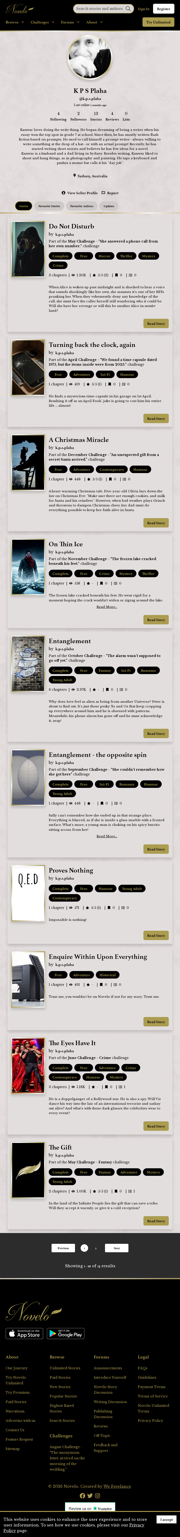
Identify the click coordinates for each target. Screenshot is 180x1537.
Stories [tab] (23, 206)
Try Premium (18, 1392)
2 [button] (95, 1248)
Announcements (108, 1368)
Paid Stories (16, 1402)
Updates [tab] (109, 206)
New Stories (60, 1387)
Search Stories (62, 1421)
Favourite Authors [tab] (81, 206)
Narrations (15, 1411)
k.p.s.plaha (64, 234)
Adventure (81, 374)
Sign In (143, 8)
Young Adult (62, 680)
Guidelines (147, 1377)
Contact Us (15, 1430)
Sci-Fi (105, 374)
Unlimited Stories (65, 1368)
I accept (166, 1519)
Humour (127, 374)
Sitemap (13, 1449)
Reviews (101, 1426)
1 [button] (84, 1248)
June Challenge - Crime (89, 1058)
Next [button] (117, 1248)
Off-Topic (102, 1436)
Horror (105, 256)
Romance (148, 670)
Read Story (156, 323)
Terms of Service (153, 1396)
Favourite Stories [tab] (49, 206)
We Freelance (117, 1486)
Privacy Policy (150, 1421)
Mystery (148, 256)
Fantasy (105, 670)
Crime (58, 265)
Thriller (126, 256)
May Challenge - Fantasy (90, 1162)
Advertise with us (20, 1421)
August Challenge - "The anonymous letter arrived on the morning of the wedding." (67, 1458)
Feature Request (19, 1439)
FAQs (142, 1368)
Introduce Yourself (110, 1377)
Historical (108, 975)
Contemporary (112, 469)
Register (163, 8)
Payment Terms (151, 1387)
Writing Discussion (110, 1402)
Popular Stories (63, 1396)
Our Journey (17, 1368)
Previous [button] (63, 1248)
